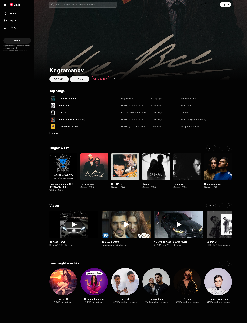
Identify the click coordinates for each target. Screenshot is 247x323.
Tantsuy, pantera (67, 98)
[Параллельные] (218, 166)
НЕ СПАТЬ (116, 184)
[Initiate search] (52, 4)
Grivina (187, 299)
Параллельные (212, 184)
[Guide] (5, 4)
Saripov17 (54, 245)
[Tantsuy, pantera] (126, 224)
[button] (53, 98)
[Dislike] (220, 99)
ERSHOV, (125, 126)
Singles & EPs (59, 148)
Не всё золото (88, 184)
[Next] (229, 148)
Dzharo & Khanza (156, 299)
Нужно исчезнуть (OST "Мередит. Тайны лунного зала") (61, 187)
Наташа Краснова (94, 299)
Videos (54, 206)
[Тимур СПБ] (63, 281)
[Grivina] (187, 281)
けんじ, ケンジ (161, 245)
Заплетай (64, 105)
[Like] (214, 99)
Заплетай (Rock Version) (72, 119)
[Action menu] (114, 79)
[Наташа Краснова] (94, 281)
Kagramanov (127, 98)
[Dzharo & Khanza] (156, 281)
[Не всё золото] (94, 166)
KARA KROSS (128, 112)
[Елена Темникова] (218, 281)
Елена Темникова (218, 299)
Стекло (62, 112)
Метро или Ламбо (68, 126)
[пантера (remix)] (73, 224)
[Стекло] (156, 166)
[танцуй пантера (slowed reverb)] (178, 224)
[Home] (15, 4)
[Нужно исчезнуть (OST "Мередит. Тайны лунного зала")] (63, 166)
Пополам (178, 184)
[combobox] (86, 4)
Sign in (225, 4)
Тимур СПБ (63, 299)
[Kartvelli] (125, 281)
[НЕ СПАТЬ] (125, 166)
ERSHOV (125, 105)
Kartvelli (125, 299)
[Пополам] (187, 166)
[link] (17, 13)
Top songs (57, 91)
